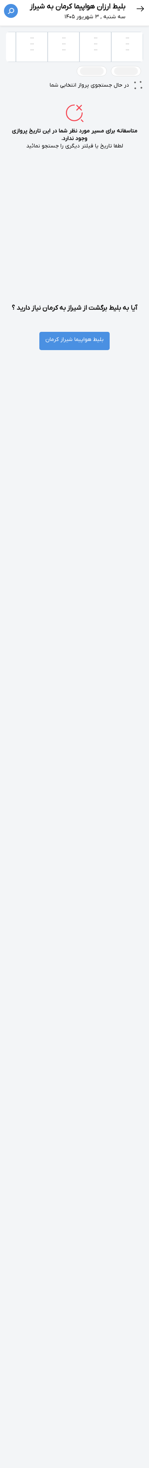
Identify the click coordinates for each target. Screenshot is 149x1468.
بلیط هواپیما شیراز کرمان (74, 339)
